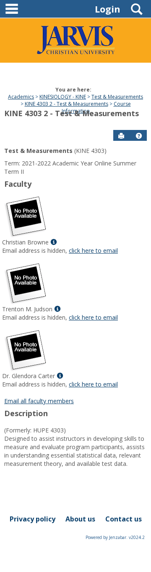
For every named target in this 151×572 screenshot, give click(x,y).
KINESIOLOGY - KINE (62, 96)
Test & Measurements (117, 96)
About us (80, 519)
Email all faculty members (39, 401)
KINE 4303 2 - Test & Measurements (66, 103)
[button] (139, 135)
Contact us (123, 519)
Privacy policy (32, 519)
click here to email (93, 250)
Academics (21, 96)
